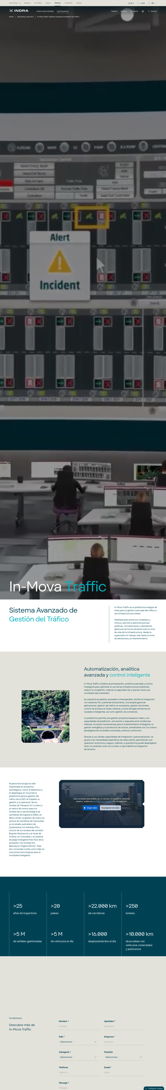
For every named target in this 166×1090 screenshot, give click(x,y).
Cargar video (92, 808)
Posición (108, 1052)
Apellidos (109, 1021)
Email (107, 1067)
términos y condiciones (102, 801)
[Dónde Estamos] (142, 11)
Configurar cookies (155, 1088)
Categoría (64, 1052)
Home (11, 17)
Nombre (63, 1021)
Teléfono (63, 1067)
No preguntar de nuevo (110, 808)
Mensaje (63, 1083)
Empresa (108, 1036)
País (61, 1036)
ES (153, 3)
